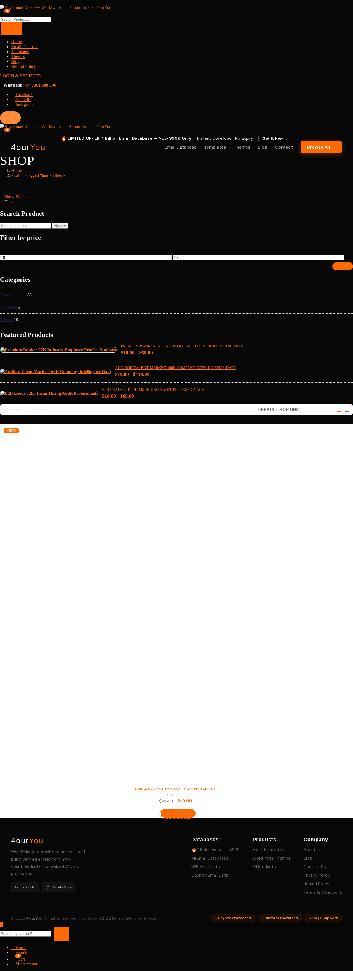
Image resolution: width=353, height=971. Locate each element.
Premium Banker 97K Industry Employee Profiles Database (183, 346)
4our (28, 147)
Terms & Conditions (323, 892)
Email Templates (268, 849)
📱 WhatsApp (58, 887)
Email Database (24, 46)
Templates (20, 51)
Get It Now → (275, 138)
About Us (313, 849)
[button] (2, 132)
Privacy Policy (317, 875)
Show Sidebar (16, 196)
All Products (264, 866)
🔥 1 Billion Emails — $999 (215, 849)
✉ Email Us (25, 887)
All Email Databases (209, 858)
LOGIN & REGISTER (20, 75)
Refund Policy (23, 66)
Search (60, 226)
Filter (342, 266)
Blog (15, 61)
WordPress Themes (271, 858)
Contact (284, 147)
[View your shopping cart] (2, 13)
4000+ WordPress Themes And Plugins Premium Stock (176, 788)
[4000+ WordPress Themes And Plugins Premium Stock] (176, 600)
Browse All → (321, 147)
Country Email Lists (209, 875)
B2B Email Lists (205, 866)
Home (16, 41)
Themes (18, 56)
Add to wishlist (341, 449)
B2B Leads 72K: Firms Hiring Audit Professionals (153, 390)
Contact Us (315, 866)
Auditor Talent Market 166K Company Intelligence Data (175, 368)
